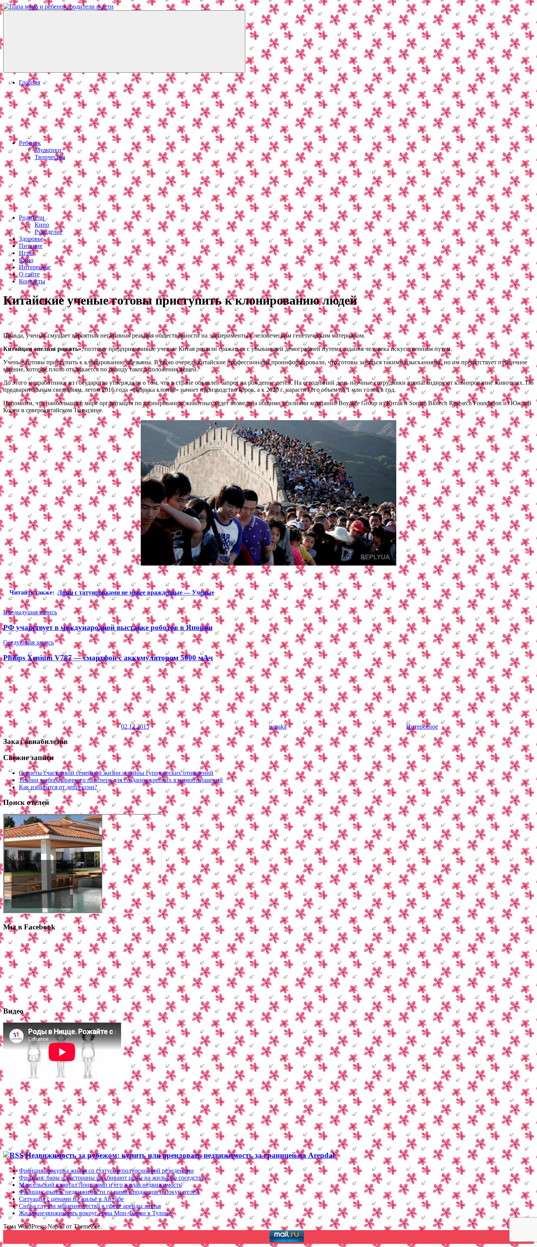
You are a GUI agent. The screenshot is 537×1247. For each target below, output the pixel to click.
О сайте (29, 274)
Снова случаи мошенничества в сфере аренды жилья (90, 1206)
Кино (42, 224)
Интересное (35, 267)
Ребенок (30, 143)
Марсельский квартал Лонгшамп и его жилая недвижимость (100, 1184)
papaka (278, 726)
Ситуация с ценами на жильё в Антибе (71, 1199)
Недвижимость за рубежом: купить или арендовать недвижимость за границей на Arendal (180, 1155)
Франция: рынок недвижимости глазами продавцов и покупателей (109, 1191)
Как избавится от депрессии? (58, 787)
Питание (30, 245)
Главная (29, 82)
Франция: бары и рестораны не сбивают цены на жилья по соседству (111, 1177)
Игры (26, 253)
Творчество (50, 157)
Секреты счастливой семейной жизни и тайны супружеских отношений (116, 773)
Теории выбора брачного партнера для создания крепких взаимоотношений (121, 780)
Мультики (48, 150)
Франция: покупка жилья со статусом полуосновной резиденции (106, 1170)
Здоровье (31, 238)
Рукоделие (49, 231)
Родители (31, 217)
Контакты (32, 281)
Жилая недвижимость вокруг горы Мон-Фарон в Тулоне (95, 1213)
